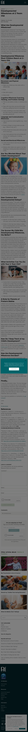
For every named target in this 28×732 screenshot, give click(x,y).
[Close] (25, 360)
